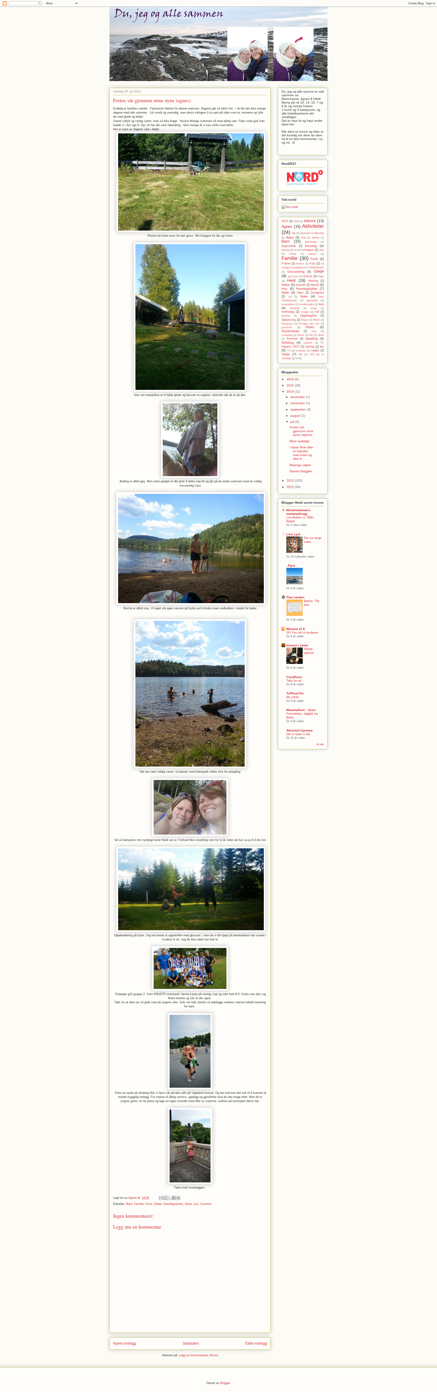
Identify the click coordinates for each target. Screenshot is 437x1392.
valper (315, 350)
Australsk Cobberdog (312, 233)
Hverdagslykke (173, 1204)
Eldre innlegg (256, 1343)
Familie (139, 1204)
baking (315, 237)
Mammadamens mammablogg (298, 512)
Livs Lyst (293, 534)
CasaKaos (294, 677)
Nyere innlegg (124, 1343)
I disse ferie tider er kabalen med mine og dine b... (301, 452)
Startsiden (191, 1343)
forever (300, 263)
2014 (291, 391)
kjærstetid (312, 300)
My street (292, 697)
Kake (304, 296)
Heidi (291, 280)
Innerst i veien (297, 645)
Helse (286, 285)
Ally (294, 233)
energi (292, 253)
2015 (291, 385)
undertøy (301, 350)
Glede (158, 1204)
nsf (317, 311)
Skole (321, 335)
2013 (285, 221)
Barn (129, 1204)
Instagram (317, 292)
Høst (300, 292)
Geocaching (296, 271)
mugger (305, 311)
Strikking (288, 342)
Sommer (205, 1204)
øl (297, 358)
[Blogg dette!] (165, 1198)
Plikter (316, 319)
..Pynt (290, 565)
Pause (304, 319)
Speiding (311, 338)
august (295, 415)
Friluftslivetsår (316, 267)
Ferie (148, 1204)
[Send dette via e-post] (161, 1198)
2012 (291, 487)
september (298, 409)
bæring (285, 250)
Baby (290, 237)
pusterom (287, 327)
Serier (300, 335)
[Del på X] (169, 1198)
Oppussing (289, 319)
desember (298, 397)
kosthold (294, 308)
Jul (289, 296)
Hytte (188, 1204)
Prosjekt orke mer (309, 323)
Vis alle (320, 744)
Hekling (313, 280)
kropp (313, 308)
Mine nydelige (300, 441)
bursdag (311, 246)
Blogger (225, 1383)
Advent (310, 221)
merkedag (288, 311)
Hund (315, 285)
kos (196, 1204)
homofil (300, 285)
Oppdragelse (308, 315)
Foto (312, 263)
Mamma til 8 (295, 629)
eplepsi (312, 253)
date (321, 250)
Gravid (307, 276)
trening (309, 346)
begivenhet (289, 246)
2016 (296, 221)
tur (322, 346)
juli (292, 422)
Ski (311, 335)
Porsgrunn (287, 323)
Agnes (287, 226)
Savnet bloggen (301, 471)
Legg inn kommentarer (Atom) (198, 1355)
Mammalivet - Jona (300, 710)
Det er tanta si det (298, 734)
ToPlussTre (295, 693)
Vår (300, 354)
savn (314, 331)
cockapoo (307, 249)
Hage (321, 276)
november (298, 403)
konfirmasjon (307, 304)
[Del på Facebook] (174, 1198)
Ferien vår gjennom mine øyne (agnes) (301, 431)
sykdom (307, 342)
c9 (295, 250)
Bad (303, 237)
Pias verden (295, 597)
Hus (284, 288)
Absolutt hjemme (299, 730)
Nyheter (286, 315)
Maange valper (300, 465)
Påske (309, 327)
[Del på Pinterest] (178, 1198)
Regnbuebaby (291, 331)
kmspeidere (288, 304)
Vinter (286, 354)
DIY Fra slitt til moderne (302, 632)
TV (288, 350)
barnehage (311, 241)
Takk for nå (293, 680)
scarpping (287, 335)
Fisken (286, 263)
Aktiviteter (313, 226)
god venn (293, 276)
